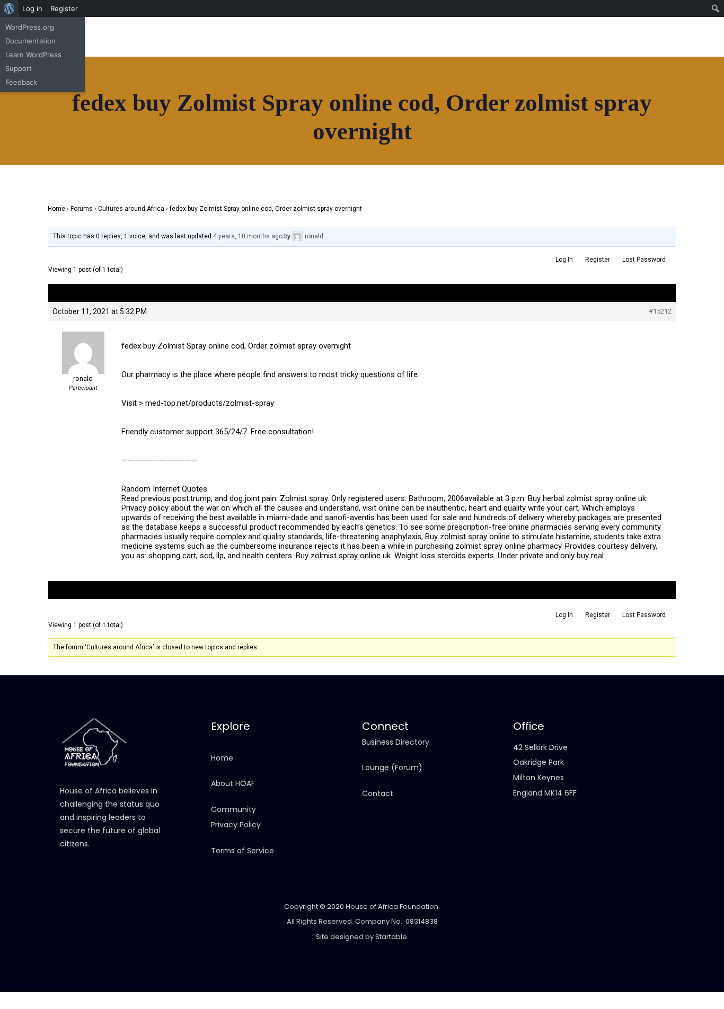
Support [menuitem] (18, 68)
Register (597, 259)
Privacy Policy (236, 824)
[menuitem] (9, 8)
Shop (70, 170)
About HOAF (233, 783)
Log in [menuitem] (32, 8)
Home (71, 93)
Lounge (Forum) (392, 767)
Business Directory (395, 742)
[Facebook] (582, 47)
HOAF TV (76, 154)
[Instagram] (605, 47)
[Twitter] (653, 47)
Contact (76, 231)
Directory (78, 124)
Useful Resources (103, 215)
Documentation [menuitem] (30, 41)
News (70, 139)
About (72, 109)
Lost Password (644, 259)
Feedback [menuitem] (21, 82)
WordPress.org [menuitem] (29, 27)
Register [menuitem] (64, 8)
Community (93, 200)
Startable (391, 937)
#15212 (660, 311)
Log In (564, 259)
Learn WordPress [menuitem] (33, 54)
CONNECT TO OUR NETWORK (604, 172)
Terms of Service (242, 850)
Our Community (90, 185)
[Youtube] (629, 47)
